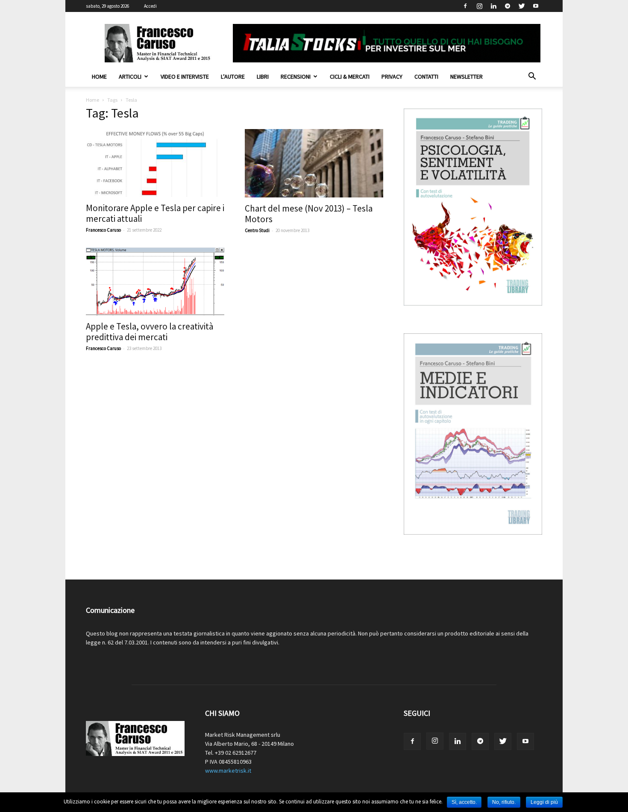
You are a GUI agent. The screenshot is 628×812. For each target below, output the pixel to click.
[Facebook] (465, 6)
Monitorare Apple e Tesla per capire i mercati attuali (155, 213)
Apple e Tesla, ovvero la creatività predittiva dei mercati (149, 332)
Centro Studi (257, 230)
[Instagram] (479, 6)
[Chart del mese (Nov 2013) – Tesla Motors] (314, 163)
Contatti (426, 76)
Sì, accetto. (464, 802)
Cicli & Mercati (350, 76)
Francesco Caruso (103, 230)
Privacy (391, 76)
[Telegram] (507, 6)
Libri (263, 76)
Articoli (130, 76)
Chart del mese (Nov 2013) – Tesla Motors (309, 214)
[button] (532, 77)
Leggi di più (544, 802)
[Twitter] (521, 6)
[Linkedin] (493, 6)
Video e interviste (185, 76)
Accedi (150, 6)
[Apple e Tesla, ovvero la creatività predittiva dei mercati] (155, 281)
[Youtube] (535, 6)
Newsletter (466, 76)
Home (99, 76)
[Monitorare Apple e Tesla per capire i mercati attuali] (155, 163)
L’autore (233, 76)
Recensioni (296, 76)
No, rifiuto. (504, 802)
